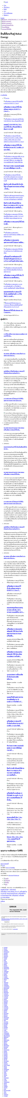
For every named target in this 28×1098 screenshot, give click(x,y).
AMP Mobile (12, 889)
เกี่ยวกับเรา (7, 7)
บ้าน (5, 5)
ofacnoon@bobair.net (13, 875)
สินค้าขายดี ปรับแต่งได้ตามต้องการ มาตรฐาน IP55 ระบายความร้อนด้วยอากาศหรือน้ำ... (13, 205)
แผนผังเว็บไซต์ (4, 889)
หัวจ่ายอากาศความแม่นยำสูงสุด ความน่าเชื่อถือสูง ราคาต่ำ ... (15, 748)
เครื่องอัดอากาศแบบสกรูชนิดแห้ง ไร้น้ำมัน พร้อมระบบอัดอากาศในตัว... (14, 654)
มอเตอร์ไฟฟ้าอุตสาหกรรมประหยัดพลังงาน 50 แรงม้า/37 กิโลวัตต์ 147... (15, 699)
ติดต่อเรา (6, 15)
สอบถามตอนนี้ (5, 863)
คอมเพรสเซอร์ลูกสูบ (12, 893)
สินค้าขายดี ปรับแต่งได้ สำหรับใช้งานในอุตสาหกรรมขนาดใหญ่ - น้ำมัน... (14, 186)
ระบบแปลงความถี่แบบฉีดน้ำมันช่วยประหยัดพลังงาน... (15, 677)
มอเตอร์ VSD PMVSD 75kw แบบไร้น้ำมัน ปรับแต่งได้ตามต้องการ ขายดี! (13, 127)
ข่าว (5, 11)
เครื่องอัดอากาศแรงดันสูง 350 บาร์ (10, 891)
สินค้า (5, 9)
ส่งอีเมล (3, 901)
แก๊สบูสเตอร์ (15, 895)
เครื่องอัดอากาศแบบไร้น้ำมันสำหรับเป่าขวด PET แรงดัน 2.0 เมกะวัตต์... (14, 147)
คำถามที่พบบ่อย (8, 13)
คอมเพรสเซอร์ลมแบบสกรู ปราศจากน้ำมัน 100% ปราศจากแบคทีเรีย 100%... (15, 610)
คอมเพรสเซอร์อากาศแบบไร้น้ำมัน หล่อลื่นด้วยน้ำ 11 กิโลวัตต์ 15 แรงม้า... (13, 294)
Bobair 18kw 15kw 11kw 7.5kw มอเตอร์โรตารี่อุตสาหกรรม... (15, 839)
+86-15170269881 (10, 867)
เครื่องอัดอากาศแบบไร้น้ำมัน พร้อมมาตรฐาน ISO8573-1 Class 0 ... (13, 109)
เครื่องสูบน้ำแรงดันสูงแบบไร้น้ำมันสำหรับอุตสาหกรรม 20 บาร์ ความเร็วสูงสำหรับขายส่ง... (14, 259)
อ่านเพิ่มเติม (4, 95)
